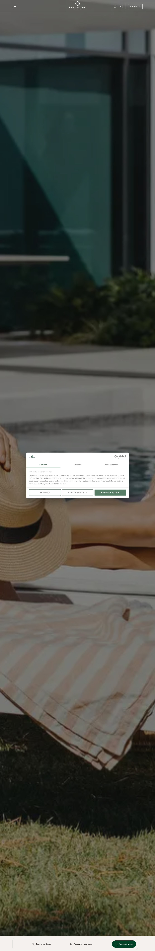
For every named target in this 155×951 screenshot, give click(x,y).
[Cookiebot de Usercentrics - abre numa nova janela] (116, 457)
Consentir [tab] (43, 464)
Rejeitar (45, 492)
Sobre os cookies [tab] (112, 464)
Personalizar (76, 492)
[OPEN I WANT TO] (140, 6)
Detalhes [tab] (77, 464)
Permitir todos (110, 492)
